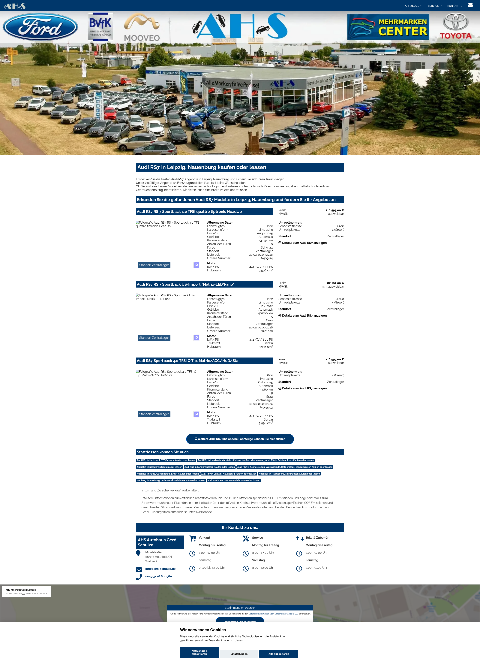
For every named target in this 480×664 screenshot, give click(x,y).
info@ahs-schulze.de (160, 569)
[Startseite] (14, 6)
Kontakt (453, 6)
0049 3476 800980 (158, 576)
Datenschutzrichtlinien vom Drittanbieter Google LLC (273, 613)
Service (433, 6)
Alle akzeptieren (278, 653)
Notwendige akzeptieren (199, 652)
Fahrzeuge (411, 6)
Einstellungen (239, 653)
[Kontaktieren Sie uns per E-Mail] (470, 5)
